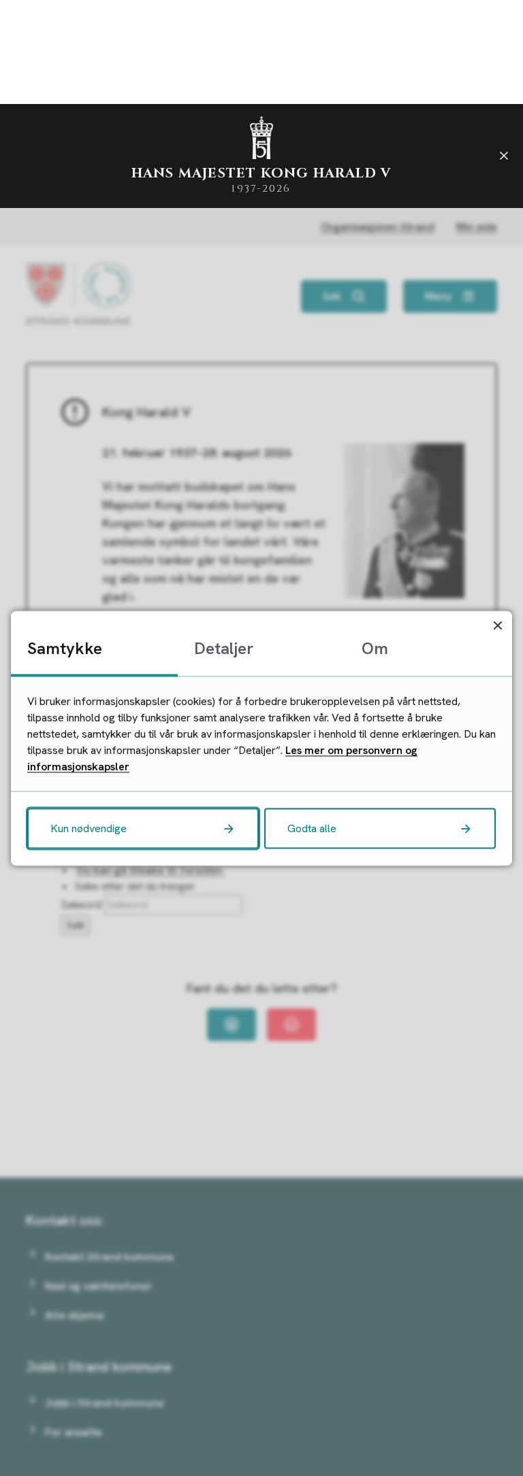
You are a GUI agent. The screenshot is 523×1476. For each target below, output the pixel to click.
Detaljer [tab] (223, 647)
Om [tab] (375, 647)
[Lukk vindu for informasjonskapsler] (497, 625)
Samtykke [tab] (64, 647)
